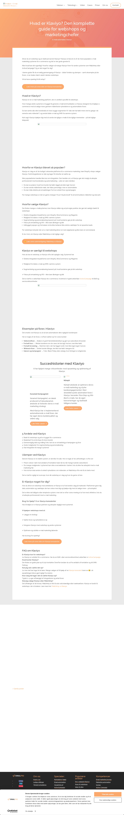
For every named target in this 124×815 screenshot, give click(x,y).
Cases (89, 5)
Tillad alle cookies (108, 794)
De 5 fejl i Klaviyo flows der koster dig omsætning (48, 669)
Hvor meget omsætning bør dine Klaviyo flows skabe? (51, 644)
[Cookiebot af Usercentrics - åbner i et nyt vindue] (12, 811)
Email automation (60, 782)
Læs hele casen (38, 424)
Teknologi (71, 5)
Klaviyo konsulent (75, 570)
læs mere (17, 628)
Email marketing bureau (104, 779)
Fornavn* (68, 699)
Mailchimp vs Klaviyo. (59, 586)
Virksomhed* (69, 708)
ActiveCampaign (86, 279)
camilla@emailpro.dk (19, 763)
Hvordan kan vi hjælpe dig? (74, 714)
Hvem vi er (36, 779)
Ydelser (60, 5)
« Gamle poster (18, 689)
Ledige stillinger (38, 782)
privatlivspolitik (87, 726)
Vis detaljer (29, 811)
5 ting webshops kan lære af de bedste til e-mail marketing (54, 619)
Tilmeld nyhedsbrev (39, 785)
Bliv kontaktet (71, 717)
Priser (97, 5)
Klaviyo (69, 40)
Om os (105, 5)
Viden (82, 5)
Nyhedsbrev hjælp (60, 779)
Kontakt (115, 5)
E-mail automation (59, 40)
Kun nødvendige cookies (107, 800)
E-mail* (67, 704)
